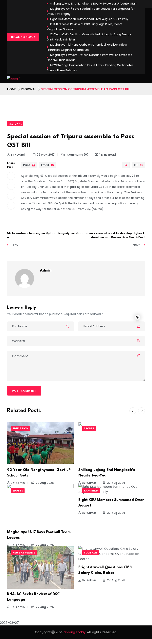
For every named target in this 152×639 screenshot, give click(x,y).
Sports (89, 428)
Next (137, 245)
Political (90, 552)
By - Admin (18, 155)
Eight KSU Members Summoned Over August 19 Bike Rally (89, 19)
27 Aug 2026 (44, 483)
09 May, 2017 (46, 155)
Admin (45, 270)
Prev (14, 245)
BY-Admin (18, 483)
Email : (45, 165)
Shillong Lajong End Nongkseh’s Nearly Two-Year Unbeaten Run (93, 4)
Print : (27, 165)
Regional (28, 89)
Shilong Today (75, 632)
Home (11, 89)
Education (20, 428)
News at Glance (24, 552)
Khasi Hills (91, 490)
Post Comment (24, 391)
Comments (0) (77, 155)
